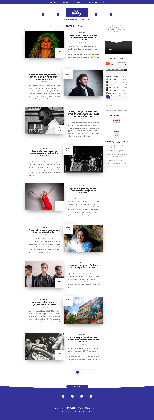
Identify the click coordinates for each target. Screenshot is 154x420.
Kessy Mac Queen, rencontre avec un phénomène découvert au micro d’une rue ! (83, 113)
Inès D (68, 229)
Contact (85, 407)
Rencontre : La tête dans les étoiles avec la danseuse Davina (83, 37)
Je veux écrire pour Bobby (89, 408)
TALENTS (79, 2)
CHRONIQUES (93, 2)
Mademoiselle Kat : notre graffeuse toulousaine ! (44, 303)
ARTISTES (83, 32)
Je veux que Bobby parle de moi (66, 408)
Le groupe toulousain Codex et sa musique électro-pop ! (84, 266)
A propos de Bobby (73, 407)
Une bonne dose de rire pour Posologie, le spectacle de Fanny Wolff (83, 190)
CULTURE (66, 2)
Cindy (59, 54)
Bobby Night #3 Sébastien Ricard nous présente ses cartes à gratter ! (83, 339)
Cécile (68, 74)
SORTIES (53, 2)
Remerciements (77, 410)
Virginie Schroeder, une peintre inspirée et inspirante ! (44, 231)
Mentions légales (66, 413)
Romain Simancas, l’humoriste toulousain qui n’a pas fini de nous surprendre (44, 76)
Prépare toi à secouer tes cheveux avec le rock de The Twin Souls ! (44, 153)
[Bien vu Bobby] (77, 12)
